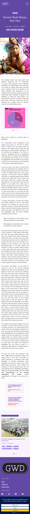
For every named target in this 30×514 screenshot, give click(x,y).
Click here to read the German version (13, 404)
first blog (8, 167)
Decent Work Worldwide (11, 83)
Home (3, 482)
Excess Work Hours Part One (14, 281)
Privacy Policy (5, 487)
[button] (26, 118)
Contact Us (4, 484)
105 (19, 157)
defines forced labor (7, 144)
